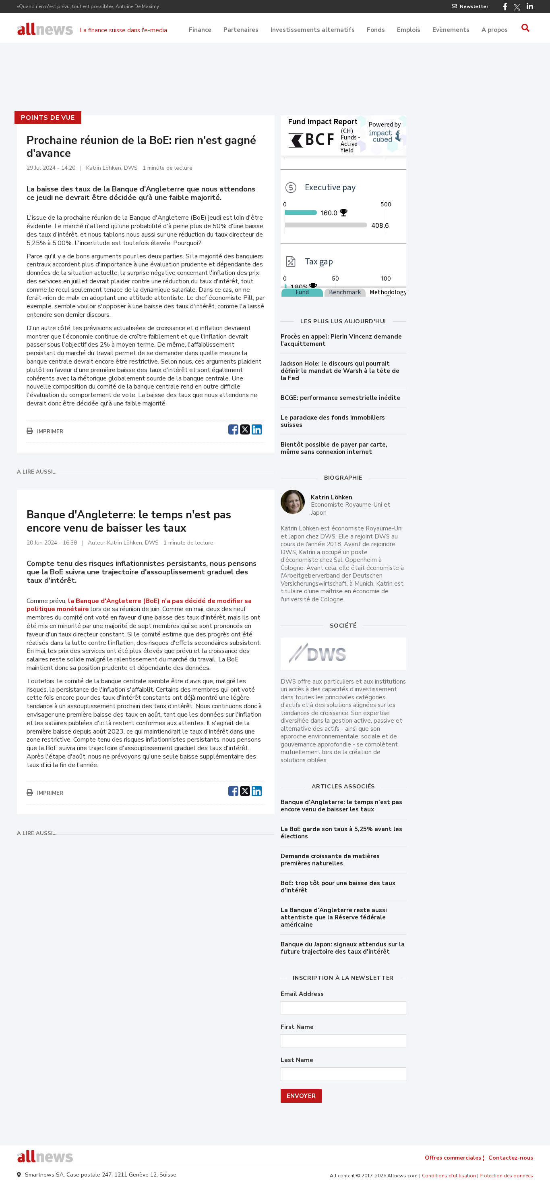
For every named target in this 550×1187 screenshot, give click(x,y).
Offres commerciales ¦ (454, 1158)
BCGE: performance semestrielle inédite (340, 397)
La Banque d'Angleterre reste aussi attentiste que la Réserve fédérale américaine (334, 917)
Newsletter (474, 6)
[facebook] (233, 428)
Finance (200, 30)
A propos (495, 30)
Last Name (297, 1060)
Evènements (450, 30)
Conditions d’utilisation (449, 1175)
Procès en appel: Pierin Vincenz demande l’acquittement (341, 340)
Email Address (302, 994)
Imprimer (50, 431)
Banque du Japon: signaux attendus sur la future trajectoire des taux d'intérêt (343, 948)
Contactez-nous (510, 1158)
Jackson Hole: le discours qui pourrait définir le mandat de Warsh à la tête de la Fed (340, 371)
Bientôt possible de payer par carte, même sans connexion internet (334, 448)
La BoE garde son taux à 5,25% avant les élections (341, 832)
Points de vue (47, 117)
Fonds (376, 30)
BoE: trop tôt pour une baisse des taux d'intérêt (338, 886)
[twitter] (245, 428)
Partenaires (240, 30)
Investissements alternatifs (313, 30)
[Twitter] (517, 7)
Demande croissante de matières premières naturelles (330, 859)
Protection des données (506, 1175)
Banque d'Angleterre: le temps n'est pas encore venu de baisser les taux (341, 805)
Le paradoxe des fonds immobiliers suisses (333, 421)
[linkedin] (257, 428)
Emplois (408, 30)
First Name (297, 1027)
